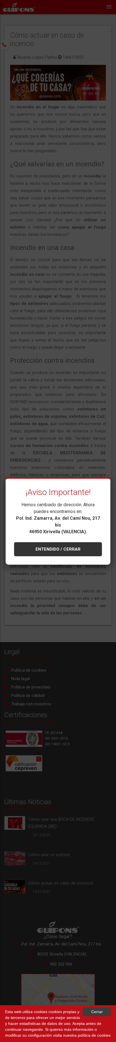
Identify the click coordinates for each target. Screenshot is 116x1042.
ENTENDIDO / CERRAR (58, 549)
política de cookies (94, 1035)
